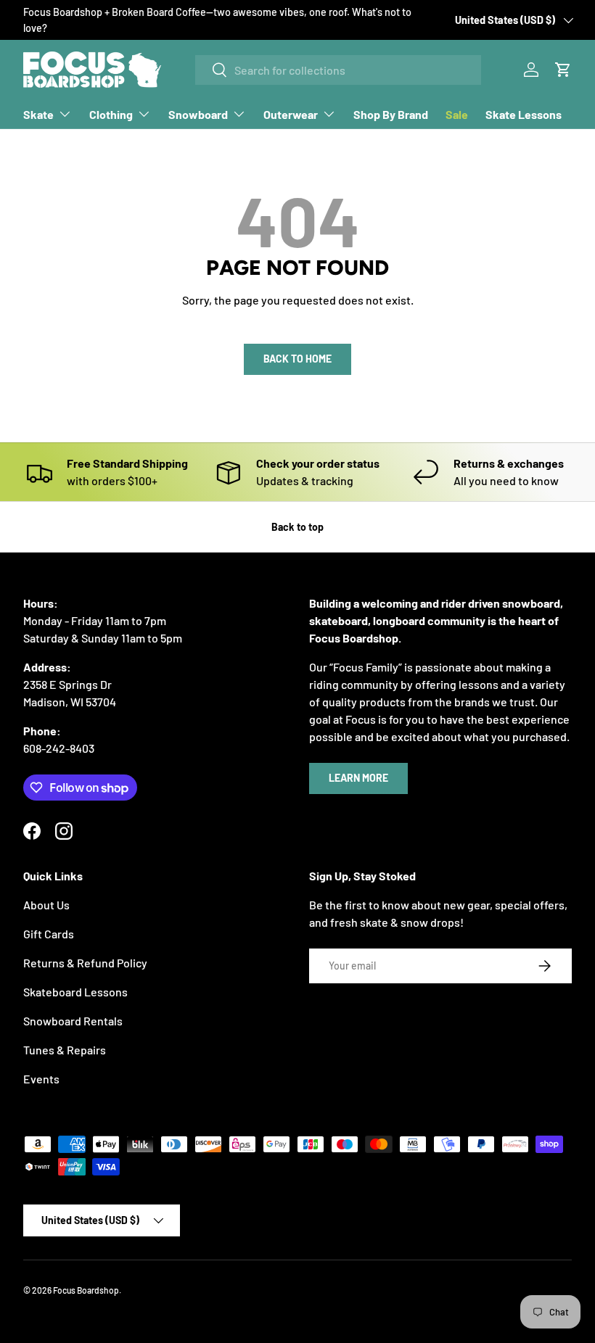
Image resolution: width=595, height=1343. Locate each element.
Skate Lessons (523, 114)
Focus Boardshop (86, 1290)
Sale (457, 114)
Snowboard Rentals (73, 1021)
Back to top (297, 527)
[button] (563, 70)
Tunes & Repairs (64, 1050)
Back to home (297, 358)
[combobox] (338, 70)
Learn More (358, 778)
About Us (46, 905)
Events (41, 1079)
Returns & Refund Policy (85, 963)
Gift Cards (48, 934)
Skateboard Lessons (75, 992)
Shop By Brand (390, 114)
